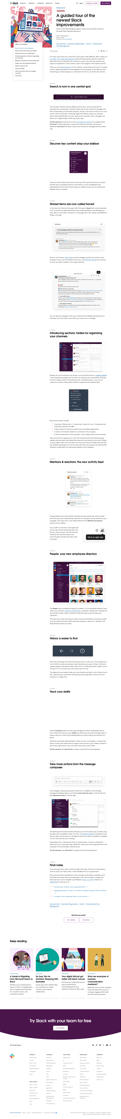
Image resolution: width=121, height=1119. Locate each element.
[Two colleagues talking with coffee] (99, 959)
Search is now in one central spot (24, 48)
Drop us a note (87, 880)
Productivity (61, 8)
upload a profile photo (73, 611)
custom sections (101, 375)
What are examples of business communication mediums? (98, 980)
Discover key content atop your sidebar (26, 51)
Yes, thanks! (71, 920)
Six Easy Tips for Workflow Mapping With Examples (47, 979)
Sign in (82, 3)
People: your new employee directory (25, 63)
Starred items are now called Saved (25, 53)
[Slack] (14, 3)
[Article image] (21, 959)
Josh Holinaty (68, 39)
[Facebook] (101, 51)
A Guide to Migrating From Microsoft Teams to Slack (21, 979)
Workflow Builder (88, 834)
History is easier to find (21, 66)
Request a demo (92, 3)
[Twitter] (99, 51)
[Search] (77, 3)
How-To (88, 44)
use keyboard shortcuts (85, 122)
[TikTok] (110, 1045)
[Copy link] (106, 51)
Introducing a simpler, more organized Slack (69, 887)
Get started (106, 3)
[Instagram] (96, 1045)
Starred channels (91, 260)
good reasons (66, 67)
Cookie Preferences (37, 1112)
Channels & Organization (76, 44)
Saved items (69, 257)
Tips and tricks (61, 44)
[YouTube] (107, 1045)
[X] (103, 1045)
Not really (86, 920)
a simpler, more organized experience (63, 59)
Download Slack (14, 1112)
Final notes (18, 75)
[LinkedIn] (104, 51)
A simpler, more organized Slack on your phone (70, 896)
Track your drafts (19, 68)
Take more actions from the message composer (25, 72)
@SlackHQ (53, 882)
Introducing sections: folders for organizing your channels (27, 57)
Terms (28, 1112)
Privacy (24, 1112)
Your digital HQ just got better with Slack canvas (73, 977)
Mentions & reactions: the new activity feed (27, 60)
